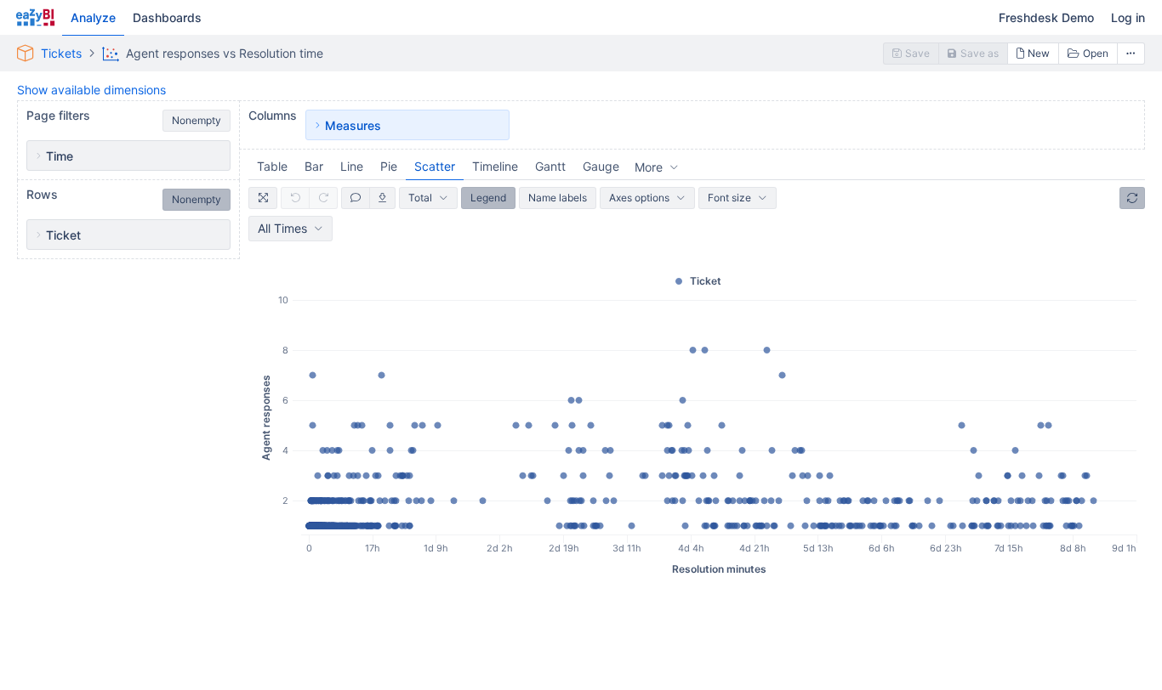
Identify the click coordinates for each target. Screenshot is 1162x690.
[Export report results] (383, 198)
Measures (353, 125)
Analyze (93, 17)
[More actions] (1131, 53)
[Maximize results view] (262, 198)
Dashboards (167, 17)
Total (420, 197)
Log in (1128, 17)
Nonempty (196, 120)
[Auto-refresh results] (1132, 198)
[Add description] (355, 198)
